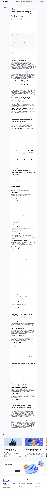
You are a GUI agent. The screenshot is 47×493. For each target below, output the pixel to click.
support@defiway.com (6, 481)
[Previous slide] (40, 435)
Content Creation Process (38, 483)
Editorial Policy (37, 481)
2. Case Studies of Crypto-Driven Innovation (18, 38)
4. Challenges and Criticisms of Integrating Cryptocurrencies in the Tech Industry (22, 41)
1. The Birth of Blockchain (15, 36)
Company (27, 1)
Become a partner (29, 483)
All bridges (20, 484)
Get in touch (41, 1)
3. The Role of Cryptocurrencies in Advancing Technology (19, 39)
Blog (27, 481)
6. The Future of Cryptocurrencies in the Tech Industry (19, 44)
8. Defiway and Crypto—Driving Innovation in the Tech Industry (20, 47)
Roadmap (28, 484)
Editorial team (21, 486)
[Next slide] (43, 435)
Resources (30, 1)
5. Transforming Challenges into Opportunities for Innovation (20, 42)
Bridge (17, 1)
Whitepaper (20, 481)
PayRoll (24, 1)
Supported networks (22, 483)
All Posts (6, 7)
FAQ (27, 486)
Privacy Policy (37, 484)
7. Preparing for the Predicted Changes (17, 45)
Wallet (19, 1)
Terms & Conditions (37, 486)
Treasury (21, 1)
